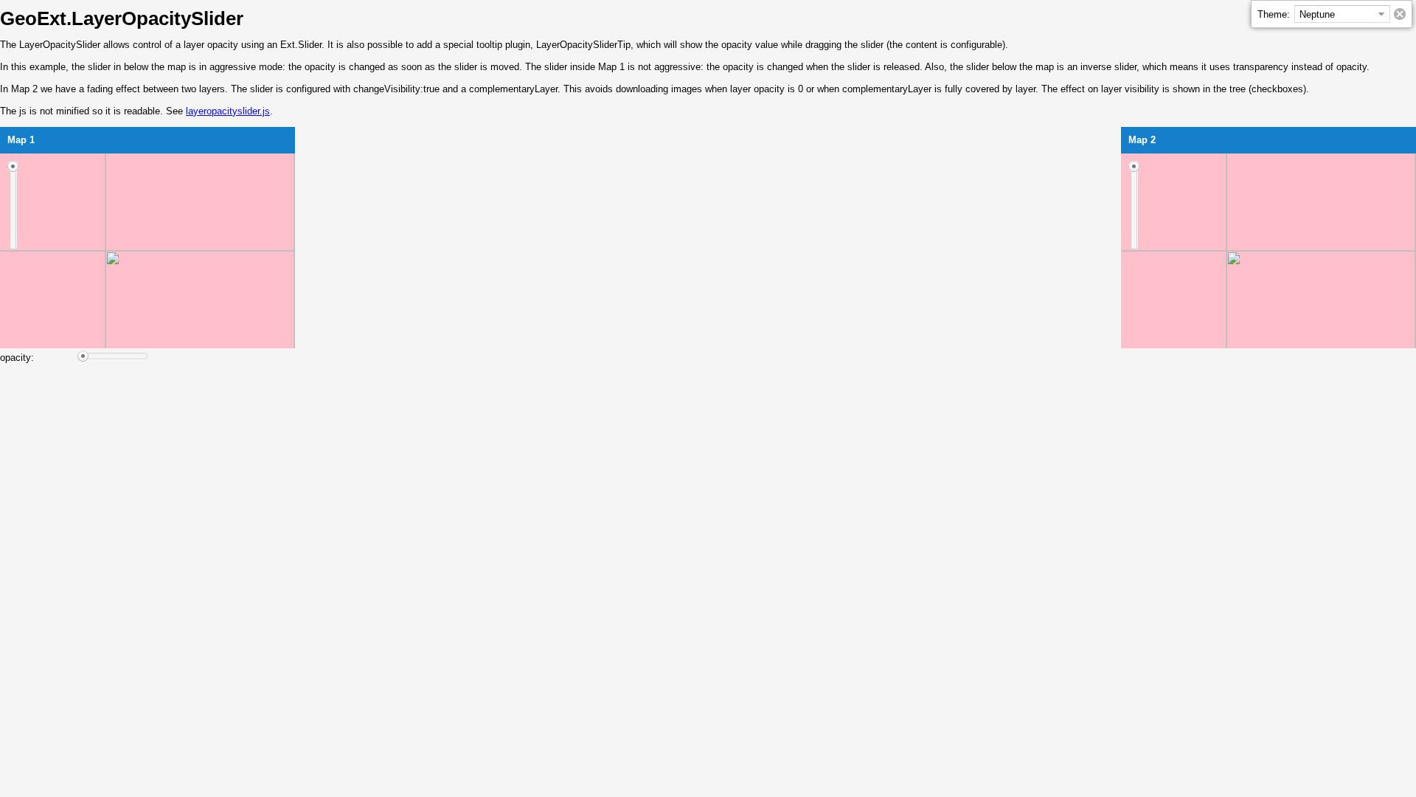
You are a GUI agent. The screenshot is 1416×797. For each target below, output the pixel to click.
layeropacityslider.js (228, 111)
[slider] (12, 205)
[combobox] (1334, 14)
